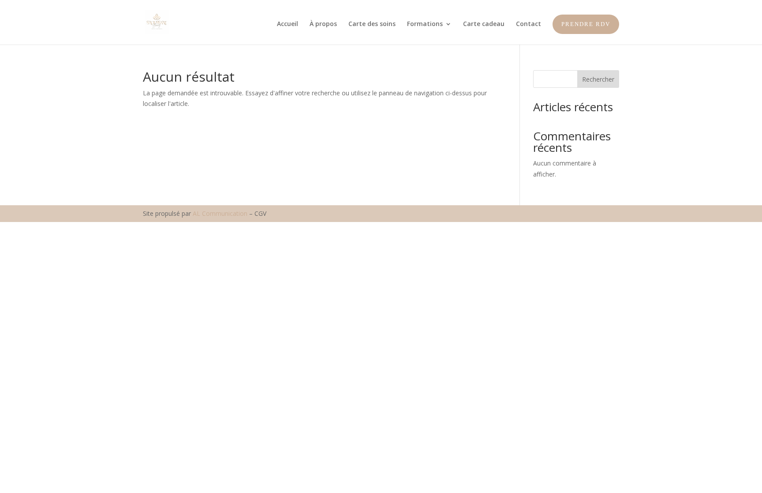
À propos (323, 24)
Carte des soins (372, 24)
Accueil (287, 24)
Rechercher (598, 79)
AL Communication (220, 213)
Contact (528, 24)
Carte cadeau (483, 24)
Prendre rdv (585, 24)
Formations (425, 24)
